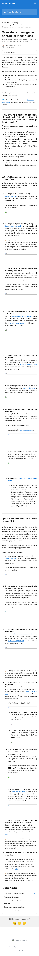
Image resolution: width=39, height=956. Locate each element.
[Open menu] (35, 3)
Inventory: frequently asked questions (13, 25)
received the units (29, 388)
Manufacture (6, 102)
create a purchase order (28, 364)
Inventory (15, 23)
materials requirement (16, 323)
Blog (15, 947)
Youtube (21, 947)
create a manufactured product (22, 316)
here (6, 834)
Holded (9, 947)
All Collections (6, 23)
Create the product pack (13, 226)
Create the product (11, 196)
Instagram (29, 947)
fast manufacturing (26, 430)
